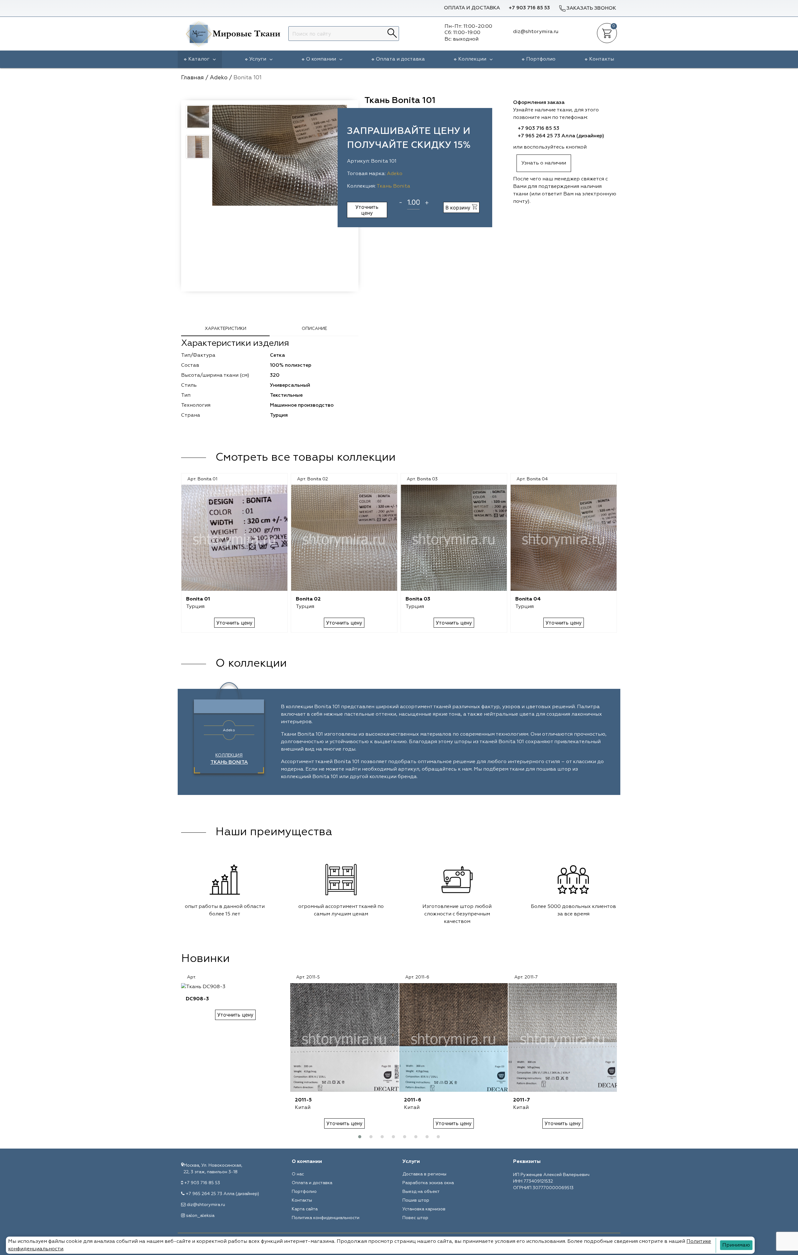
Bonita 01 (198, 599)
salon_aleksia (200, 1215)
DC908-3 (197, 999)
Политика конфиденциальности (325, 1218)
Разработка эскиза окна (428, 1183)
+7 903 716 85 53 (529, 8)
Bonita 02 (308, 599)
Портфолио (540, 59)
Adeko (394, 173)
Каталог (198, 59)
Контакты (601, 59)
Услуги (257, 59)
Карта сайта (305, 1209)
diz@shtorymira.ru (206, 1205)
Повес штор (415, 1218)
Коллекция (229, 759)
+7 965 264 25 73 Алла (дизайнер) (561, 136)
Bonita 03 (418, 599)
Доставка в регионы (424, 1174)
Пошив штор (415, 1200)
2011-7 (521, 1100)
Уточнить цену (366, 210)
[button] (359, 1136)
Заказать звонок (591, 8)
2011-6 (412, 1100)
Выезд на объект (421, 1191)
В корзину (458, 207)
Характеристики (225, 328)
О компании (321, 59)
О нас (298, 1174)
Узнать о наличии (544, 163)
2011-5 (303, 1100)
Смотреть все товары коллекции (305, 457)
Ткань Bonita (393, 186)
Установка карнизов (423, 1209)
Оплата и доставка (472, 8)
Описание (314, 328)
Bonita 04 (528, 599)
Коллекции (472, 59)
